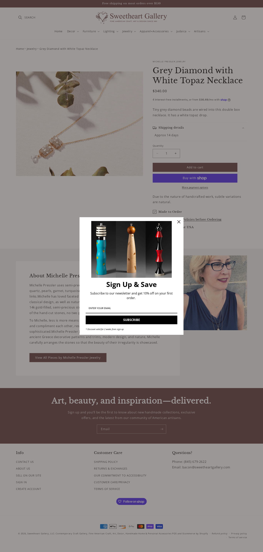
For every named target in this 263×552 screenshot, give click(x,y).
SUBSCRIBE (131, 320)
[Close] (178, 221)
